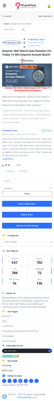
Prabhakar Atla (36, 39)
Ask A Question (45, 16)
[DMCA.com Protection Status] (10, 355)
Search (8, 16)
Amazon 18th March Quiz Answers (37, 111)
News (38, 45)
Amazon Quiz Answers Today (33, 118)
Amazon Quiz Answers (11, 118)
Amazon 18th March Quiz (12, 111)
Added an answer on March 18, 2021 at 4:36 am (19, 134)
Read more (8, 159)
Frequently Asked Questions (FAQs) (20, 331)
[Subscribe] (49, 350)
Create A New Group (27, 225)
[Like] (24, 38)
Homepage (8, 336)
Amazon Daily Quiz (43, 115)
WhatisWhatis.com (27, 397)
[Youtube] (20, 381)
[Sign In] (49, 6)
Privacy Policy (9, 341)
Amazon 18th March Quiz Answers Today (18, 115)
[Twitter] (9, 381)
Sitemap (6, 365)
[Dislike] (24, 46)
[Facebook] (4, 381)
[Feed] (36, 381)
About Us (7, 316)
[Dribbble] (15, 381)
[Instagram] (26, 381)
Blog (4, 321)
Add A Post (27, 214)
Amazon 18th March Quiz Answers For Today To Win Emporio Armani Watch (27, 52)
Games (32, 45)
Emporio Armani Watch (11, 122)
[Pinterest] (31, 381)
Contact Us (7, 326)
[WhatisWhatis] (27, 6)
